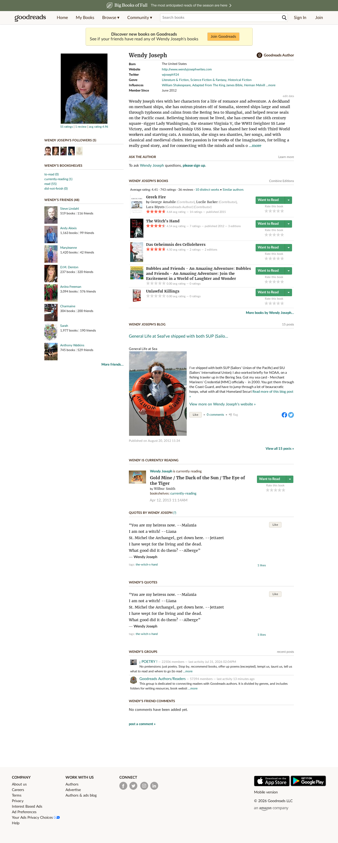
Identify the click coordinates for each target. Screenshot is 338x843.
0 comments (215, 414)
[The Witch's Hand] (136, 236)
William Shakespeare (176, 85)
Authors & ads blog (81, 795)
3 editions (234, 226)
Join (319, 18)
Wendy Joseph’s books (148, 181)
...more (270, 85)
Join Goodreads (223, 37)
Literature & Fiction (175, 80)
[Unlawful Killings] (136, 301)
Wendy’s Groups (143, 651)
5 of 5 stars (282, 211)
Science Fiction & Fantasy (208, 80)
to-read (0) (51, 174)
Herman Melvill (254, 85)
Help (16, 823)
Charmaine (67, 306)
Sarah (64, 325)
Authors (71, 784)
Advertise (73, 790)
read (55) (50, 183)
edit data (288, 96)
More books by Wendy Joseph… (270, 313)
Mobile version (266, 792)
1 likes (261, 565)
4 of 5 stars (278, 211)
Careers (18, 790)
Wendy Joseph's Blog (147, 324)
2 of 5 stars (270, 211)
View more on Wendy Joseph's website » (222, 404)
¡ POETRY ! (148, 662)
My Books (85, 18)
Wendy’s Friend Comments (152, 701)
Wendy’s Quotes (143, 582)
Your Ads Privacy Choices (33, 818)
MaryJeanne (68, 247)
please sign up (194, 165)
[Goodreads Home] (30, 17)
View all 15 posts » (280, 449)
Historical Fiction (240, 80)
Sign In (300, 18)
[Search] (284, 17)
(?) (174, 512)
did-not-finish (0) (56, 188)
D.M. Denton (69, 267)
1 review (81, 126)
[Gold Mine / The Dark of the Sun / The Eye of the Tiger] (137, 482)
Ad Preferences (24, 812)
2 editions (211, 249)
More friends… (112, 364)
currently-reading (183, 493)
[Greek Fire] (136, 213)
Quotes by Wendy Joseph (150, 512)
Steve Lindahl (69, 208)
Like (195, 414)
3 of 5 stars (274, 211)
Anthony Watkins (72, 345)
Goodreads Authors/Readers (162, 679)
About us (19, 784)
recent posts (285, 651)
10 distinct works (207, 189)
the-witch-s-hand (147, 564)
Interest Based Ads (27, 806)
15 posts (288, 324)
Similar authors (233, 189)
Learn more (286, 157)
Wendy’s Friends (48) (61, 200)
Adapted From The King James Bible (217, 85)
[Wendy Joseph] (84, 122)
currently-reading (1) (58, 179)
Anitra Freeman (70, 286)
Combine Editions (281, 181)
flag (235, 414)
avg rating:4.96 (98, 126)
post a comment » (142, 724)
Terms (16, 795)
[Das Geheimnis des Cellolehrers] (136, 260)
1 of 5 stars (266, 211)
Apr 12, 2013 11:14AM (168, 500)
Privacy (18, 801)
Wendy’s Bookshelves (63, 165)
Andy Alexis (68, 228)
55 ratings (66, 126)
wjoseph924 (170, 74)
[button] (110, 17)
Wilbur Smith (164, 489)
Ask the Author (142, 157)
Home (62, 18)
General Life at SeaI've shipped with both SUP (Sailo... (178, 336)
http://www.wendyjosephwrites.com (187, 69)
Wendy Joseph (152, 165)
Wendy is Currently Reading (154, 460)
